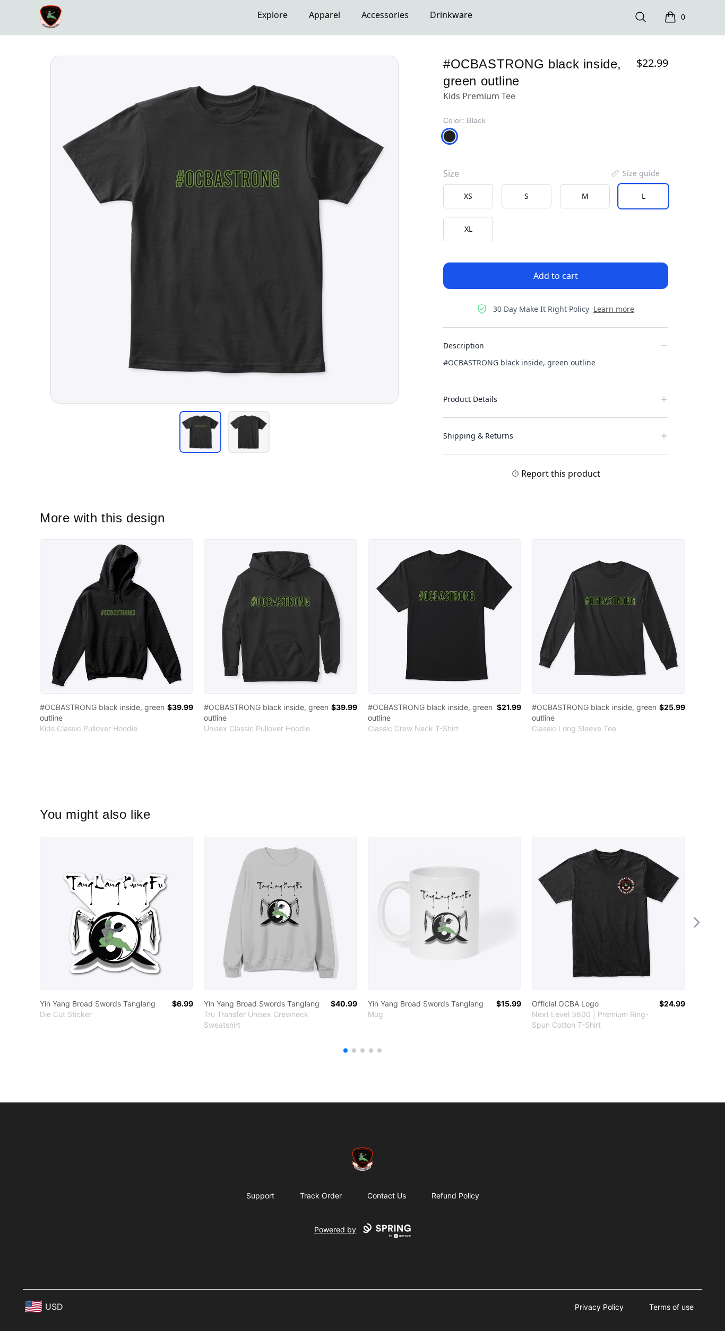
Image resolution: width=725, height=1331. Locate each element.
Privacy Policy (599, 1306)
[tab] (200, 432)
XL (468, 229)
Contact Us (386, 1195)
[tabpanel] (224, 230)
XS (468, 196)
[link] (116, 616)
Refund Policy (455, 1195)
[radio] (468, 196)
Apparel (324, 15)
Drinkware (451, 15)
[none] (635, 173)
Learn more (613, 309)
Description (463, 345)
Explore (272, 15)
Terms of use (671, 1306)
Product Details (470, 399)
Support (260, 1195)
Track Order (321, 1195)
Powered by (335, 1229)
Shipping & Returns (478, 436)
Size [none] (451, 173)
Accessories (385, 15)
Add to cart (555, 276)
